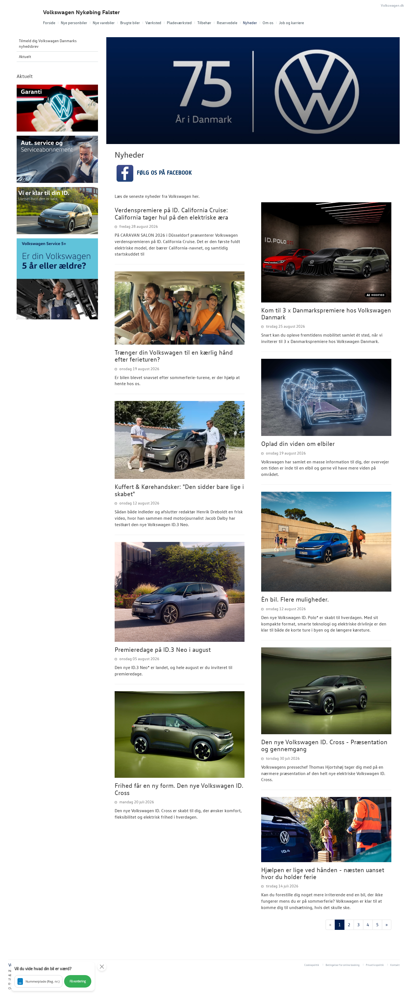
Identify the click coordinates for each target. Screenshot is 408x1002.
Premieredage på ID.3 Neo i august (163, 649)
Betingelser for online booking (342, 965)
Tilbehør (204, 22)
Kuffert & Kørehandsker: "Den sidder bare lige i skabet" (179, 490)
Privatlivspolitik (375, 965)
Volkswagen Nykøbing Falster (81, 12)
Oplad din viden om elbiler (298, 443)
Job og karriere (291, 22)
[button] (53, 976)
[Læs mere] (180, 308)
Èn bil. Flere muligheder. (295, 599)
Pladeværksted (179, 22)
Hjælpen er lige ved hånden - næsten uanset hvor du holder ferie (322, 873)
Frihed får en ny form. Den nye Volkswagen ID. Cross (179, 788)
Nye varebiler (104, 22)
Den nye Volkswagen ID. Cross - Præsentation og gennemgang (324, 745)
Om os (268, 22)
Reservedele (227, 22)
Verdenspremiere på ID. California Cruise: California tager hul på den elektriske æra (171, 213)
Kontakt (395, 965)
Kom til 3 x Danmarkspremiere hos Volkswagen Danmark (326, 313)
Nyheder (250, 22)
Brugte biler (130, 22)
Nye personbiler (74, 22)
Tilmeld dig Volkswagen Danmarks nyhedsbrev (48, 43)
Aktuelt (25, 56)
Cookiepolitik (311, 965)
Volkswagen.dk (392, 5)
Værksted (153, 22)
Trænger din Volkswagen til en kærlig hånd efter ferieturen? (174, 355)
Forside (49, 22)
